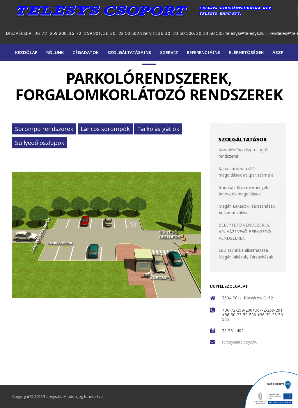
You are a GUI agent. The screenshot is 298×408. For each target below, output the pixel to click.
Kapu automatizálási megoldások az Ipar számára (246, 172)
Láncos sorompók (105, 129)
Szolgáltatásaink (129, 52)
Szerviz (169, 52)
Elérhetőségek (246, 52)
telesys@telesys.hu (245, 33)
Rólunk (55, 52)
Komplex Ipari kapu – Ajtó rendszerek (243, 153)
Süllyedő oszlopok (39, 143)
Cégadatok (85, 52)
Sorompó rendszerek (44, 129)
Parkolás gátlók (158, 129)
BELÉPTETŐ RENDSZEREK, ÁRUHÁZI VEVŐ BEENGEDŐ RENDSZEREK (245, 231)
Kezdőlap (26, 52)
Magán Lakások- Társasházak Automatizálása (247, 209)
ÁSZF (277, 52)
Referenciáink (203, 52)
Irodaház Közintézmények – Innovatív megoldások (245, 191)
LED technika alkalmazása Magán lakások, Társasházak (246, 254)
